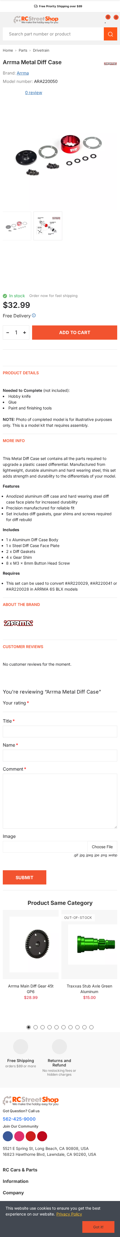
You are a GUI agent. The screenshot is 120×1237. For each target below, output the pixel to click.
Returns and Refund (59, 1062)
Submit (24, 877)
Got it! (98, 1227)
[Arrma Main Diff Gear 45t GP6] (31, 944)
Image (9, 836)
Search (110, 33)
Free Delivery (17, 315)
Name (9, 745)
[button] (58, 6)
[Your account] (99, 19)
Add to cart (74, 332)
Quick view (44, 931)
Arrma (23, 73)
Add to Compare (44, 919)
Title (7, 721)
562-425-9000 (19, 1119)
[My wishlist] (106, 20)
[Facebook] (8, 1136)
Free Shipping (20, 1060)
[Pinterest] (42, 1136)
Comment (13, 769)
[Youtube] (31, 1136)
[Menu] (5, 19)
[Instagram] (19, 1136)
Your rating (14, 703)
